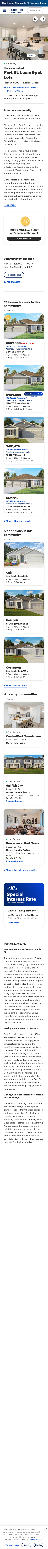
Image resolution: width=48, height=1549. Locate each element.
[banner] (24, 3)
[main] (24, 781)
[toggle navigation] (4, 10)
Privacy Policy (35, 1539)
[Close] (46, 1528)
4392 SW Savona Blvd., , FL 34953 (22, 89)
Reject (26, 1545)
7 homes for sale (14, 801)
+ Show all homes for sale (17, 521)
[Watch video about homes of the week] (24, 220)
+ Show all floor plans (15, 685)
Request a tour (14, 274)
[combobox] (35, 10)
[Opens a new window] (35, 19)
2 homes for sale (14, 861)
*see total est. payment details (19, 347)
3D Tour (31, 55)
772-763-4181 (13, 282)
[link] (24, 37)
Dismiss (38, 1545)
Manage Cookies (12, 1545)
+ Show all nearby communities (20, 870)
